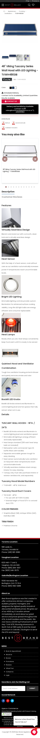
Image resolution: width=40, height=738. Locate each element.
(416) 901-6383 (14, 552)
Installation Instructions (11, 127)
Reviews (9, 665)
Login (7, 675)
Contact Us (19, 108)
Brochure (7, 123)
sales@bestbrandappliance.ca (18, 110)
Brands (8, 658)
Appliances (12, 11)
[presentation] (4, 159)
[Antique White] (16, 88)
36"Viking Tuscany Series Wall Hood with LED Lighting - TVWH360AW (19, 170)
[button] (6, 187)
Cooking (22, 11)
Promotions (10, 661)
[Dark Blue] (13, 88)
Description (8, 191)
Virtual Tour (10, 668)
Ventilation (8, 13)
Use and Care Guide (20, 123)
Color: (4, 87)
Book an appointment (13, 651)
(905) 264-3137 (14, 567)
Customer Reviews (12, 196)
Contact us (9, 672)
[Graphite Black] (11, 88)
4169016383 (20, 112)
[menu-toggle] (3, 5)
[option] (20, 30)
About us (9, 655)
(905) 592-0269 (14, 586)
